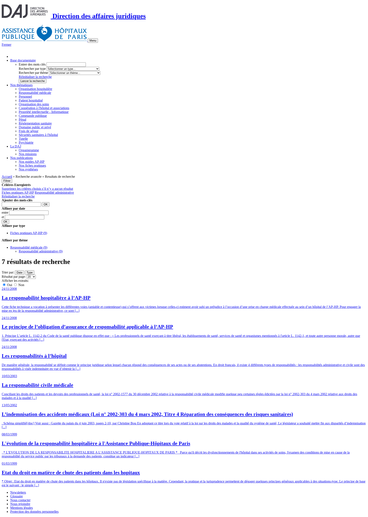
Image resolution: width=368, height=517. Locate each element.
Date (19, 272)
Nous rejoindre (20, 504)
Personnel (25, 96)
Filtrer (6, 180)
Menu (92, 40)
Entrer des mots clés (32, 64)
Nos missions (28, 154)
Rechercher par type (32, 68)
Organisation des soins (34, 104)
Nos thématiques (21, 85)
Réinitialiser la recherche (35, 77)
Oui (9, 285)
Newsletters (18, 492)
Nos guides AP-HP (32, 161)
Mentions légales (21, 508)
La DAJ (15, 146)
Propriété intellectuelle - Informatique (44, 112)
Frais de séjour (28, 131)
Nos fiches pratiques (32, 165)
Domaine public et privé (35, 127)
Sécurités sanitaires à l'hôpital (38, 135)
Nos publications (21, 158)
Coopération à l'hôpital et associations (44, 108)
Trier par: (8, 272)
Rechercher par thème (33, 72)
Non (20, 285)
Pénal (22, 119)
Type (30, 272)
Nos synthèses (28, 169)
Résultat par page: (14, 276)
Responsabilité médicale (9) (28, 247)
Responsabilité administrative (54, 192)
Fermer (6, 44)
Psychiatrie (26, 142)
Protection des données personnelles (34, 511)
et (3, 217)
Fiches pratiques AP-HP (18, 192)
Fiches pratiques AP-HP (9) (28, 233)
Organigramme (29, 150)
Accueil (7, 176)
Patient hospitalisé (31, 100)
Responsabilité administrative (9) (41, 251)
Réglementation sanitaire (35, 123)
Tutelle (23, 138)
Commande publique (33, 115)
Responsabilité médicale (35, 93)
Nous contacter (20, 500)
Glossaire (16, 496)
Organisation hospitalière (35, 89)
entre (5, 212)
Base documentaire (23, 60)
